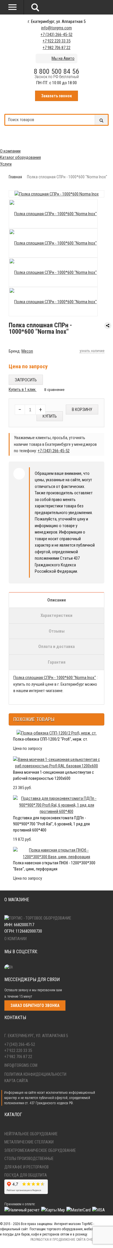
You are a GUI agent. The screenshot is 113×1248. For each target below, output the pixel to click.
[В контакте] (10, 967)
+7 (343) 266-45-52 (56, 34)
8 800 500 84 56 (56, 71)
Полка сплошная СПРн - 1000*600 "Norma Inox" (54, 677)
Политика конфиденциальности (35, 1074)
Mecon (27, 351)
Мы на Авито (63, 58)
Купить (50, 416)
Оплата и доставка (56, 646)
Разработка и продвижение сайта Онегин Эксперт (71, 1240)
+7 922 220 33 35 (56, 41)
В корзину (82, 409)
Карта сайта (16, 1080)
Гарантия (56, 662)
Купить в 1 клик (23, 389)
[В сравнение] (51, 389)
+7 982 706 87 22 (56, 47)
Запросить (26, 380)
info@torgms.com (56, 27)
